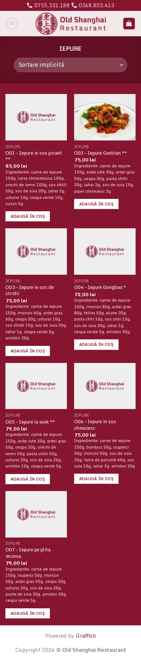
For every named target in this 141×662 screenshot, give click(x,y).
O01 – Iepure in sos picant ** (33, 156)
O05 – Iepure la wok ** (30, 422)
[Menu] (12, 23)
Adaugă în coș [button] (27, 216)
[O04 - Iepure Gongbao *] (105, 251)
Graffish (86, 636)
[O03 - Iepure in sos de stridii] (36, 251)
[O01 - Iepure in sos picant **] (36, 117)
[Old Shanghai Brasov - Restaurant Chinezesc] (70, 24)
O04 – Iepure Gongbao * (100, 287)
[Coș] (129, 24)
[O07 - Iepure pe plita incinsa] (36, 514)
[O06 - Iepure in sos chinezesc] (105, 386)
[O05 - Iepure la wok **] (36, 386)
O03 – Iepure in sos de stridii (29, 290)
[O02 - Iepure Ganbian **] (105, 117)
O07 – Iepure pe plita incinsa (28, 553)
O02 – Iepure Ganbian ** (100, 153)
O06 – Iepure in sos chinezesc (95, 424)
